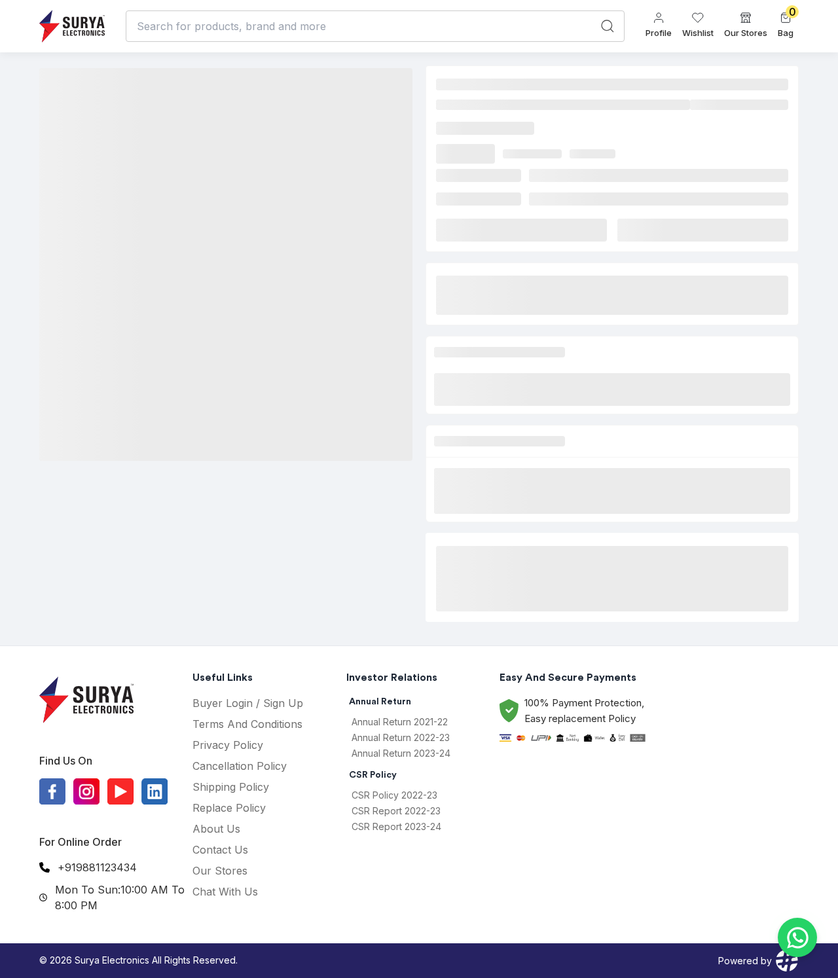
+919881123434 (97, 867)
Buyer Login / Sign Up (247, 703)
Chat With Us (225, 891)
